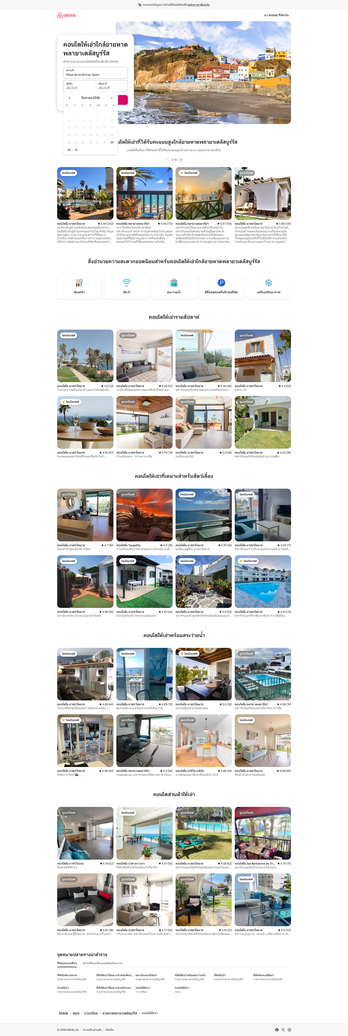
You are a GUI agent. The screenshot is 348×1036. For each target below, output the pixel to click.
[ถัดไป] (181, 160)
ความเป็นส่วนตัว (92, 1029)
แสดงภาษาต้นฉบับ (198, 4)
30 (69, 150)
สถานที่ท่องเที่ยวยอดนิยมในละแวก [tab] (102, 963)
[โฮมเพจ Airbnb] (66, 15)
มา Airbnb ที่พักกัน (276, 15)
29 (112, 142)
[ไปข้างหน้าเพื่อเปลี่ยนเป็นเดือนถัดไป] (112, 98)
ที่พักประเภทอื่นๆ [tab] (67, 963)
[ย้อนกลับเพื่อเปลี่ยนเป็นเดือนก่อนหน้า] (70, 98)
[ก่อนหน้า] (167, 160)
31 (76, 150)
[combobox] (95, 75)
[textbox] (79, 88)
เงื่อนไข (109, 1029)
